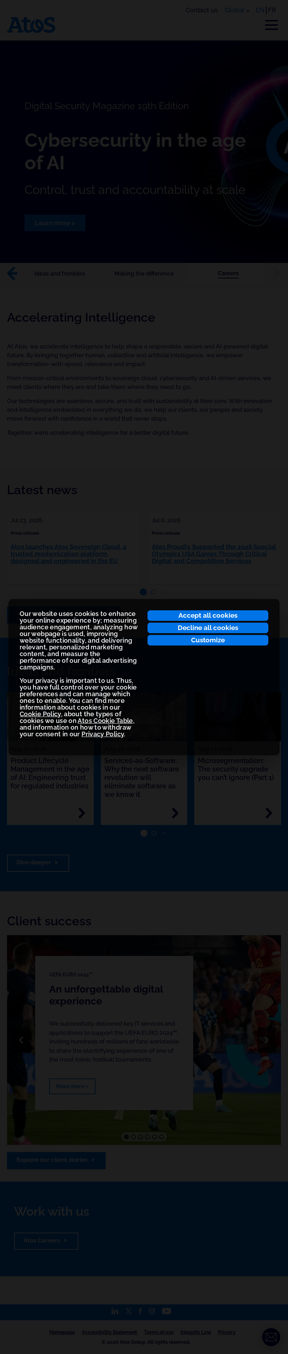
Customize (208, 640)
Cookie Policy (40, 714)
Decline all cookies (208, 627)
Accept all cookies (207, 615)
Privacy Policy (102, 734)
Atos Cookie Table (105, 720)
